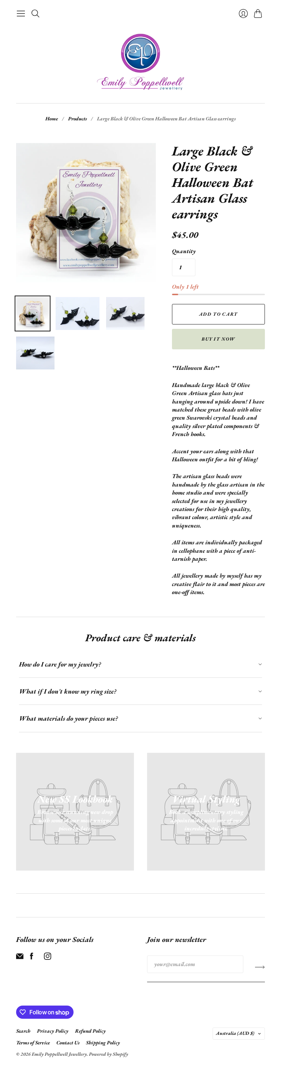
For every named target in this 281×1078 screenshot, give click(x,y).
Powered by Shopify (108, 1054)
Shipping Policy (103, 1042)
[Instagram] (47, 958)
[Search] (35, 13)
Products (77, 118)
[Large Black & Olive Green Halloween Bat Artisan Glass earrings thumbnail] (32, 313)
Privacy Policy (52, 1031)
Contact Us (67, 1042)
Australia (235, 1033)
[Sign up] (260, 967)
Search (23, 1031)
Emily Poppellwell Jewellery (59, 1054)
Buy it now (218, 339)
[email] (19, 958)
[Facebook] (31, 958)
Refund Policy (90, 1031)
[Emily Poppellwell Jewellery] (140, 61)
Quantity (184, 251)
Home (51, 118)
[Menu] (21, 13)
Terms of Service (33, 1042)
